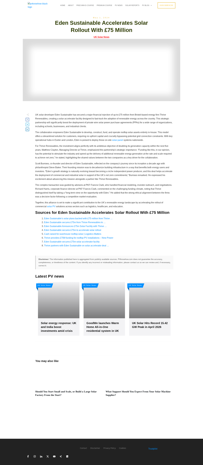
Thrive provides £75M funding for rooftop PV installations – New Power (78, 238)
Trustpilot (152, 449)
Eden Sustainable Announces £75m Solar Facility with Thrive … (75, 226)
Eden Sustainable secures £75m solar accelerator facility (72, 242)
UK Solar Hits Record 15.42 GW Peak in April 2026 (150, 309)
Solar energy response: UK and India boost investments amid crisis (58, 309)
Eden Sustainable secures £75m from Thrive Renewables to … (75, 222)
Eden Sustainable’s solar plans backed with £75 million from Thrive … (78, 218)
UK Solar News (101, 37)
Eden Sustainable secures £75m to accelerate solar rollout (72, 230)
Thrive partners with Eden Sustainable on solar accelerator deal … (76, 245)
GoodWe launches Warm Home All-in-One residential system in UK (104, 309)
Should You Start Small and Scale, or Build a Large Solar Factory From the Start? (69, 383)
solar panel (117, 140)
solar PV (51, 206)
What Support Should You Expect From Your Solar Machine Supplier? (139, 383)
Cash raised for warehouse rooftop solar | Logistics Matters (72, 234)
